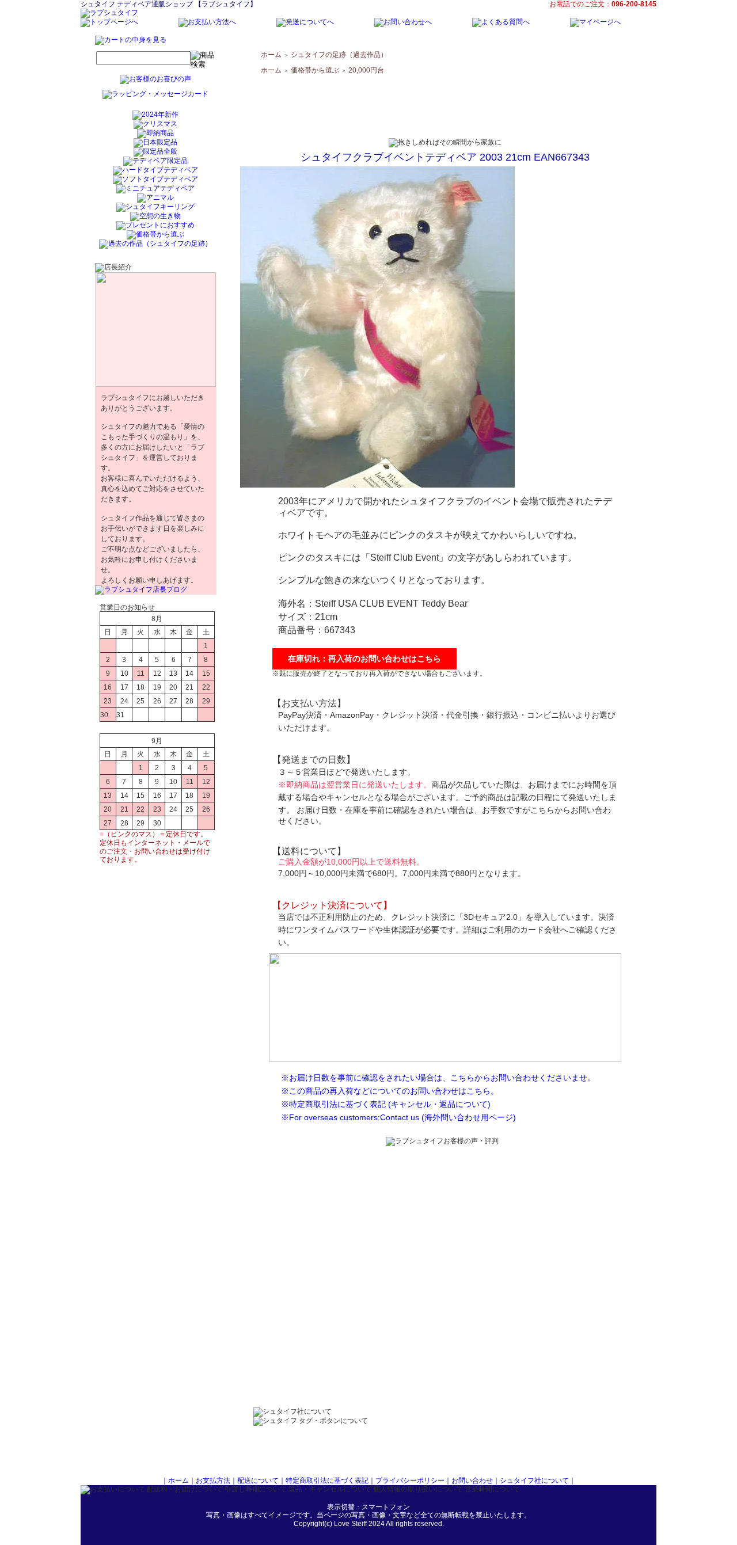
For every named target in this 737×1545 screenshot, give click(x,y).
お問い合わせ (472, 1480)
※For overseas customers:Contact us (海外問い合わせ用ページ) (398, 1117)
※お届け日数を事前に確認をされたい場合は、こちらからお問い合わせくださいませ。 (438, 1077)
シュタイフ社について (534, 1480)
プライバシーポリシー (410, 1480)
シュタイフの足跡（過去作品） (339, 55)
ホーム (271, 55)
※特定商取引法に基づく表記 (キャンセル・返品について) (386, 1104)
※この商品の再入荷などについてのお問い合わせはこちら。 (390, 1090)
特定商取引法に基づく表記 (327, 1480)
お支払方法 (213, 1480)
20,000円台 (366, 70)
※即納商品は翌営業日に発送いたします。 (354, 784)
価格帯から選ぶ (315, 70)
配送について (258, 1480)
